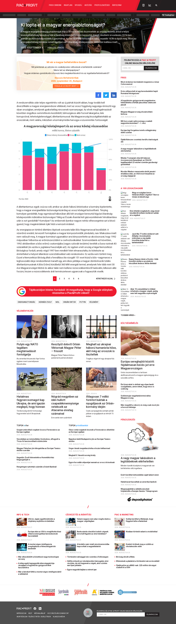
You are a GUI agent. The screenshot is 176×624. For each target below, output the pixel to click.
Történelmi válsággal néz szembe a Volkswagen (87, 557)
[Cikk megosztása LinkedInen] (114, 95)
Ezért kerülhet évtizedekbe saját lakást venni (140, 475)
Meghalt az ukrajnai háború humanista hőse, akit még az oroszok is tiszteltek (101, 349)
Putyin (82, 302)
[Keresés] (156, 5)
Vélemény (93, 302)
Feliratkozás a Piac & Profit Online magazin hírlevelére (119, 611)
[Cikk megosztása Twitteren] (106, 95)
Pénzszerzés (128, 419)
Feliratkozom (151, 68)
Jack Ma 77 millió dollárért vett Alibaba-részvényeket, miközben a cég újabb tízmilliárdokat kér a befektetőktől (145, 238)
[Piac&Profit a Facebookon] (35, 608)
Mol (57, 302)
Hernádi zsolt (45, 302)
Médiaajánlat (39, 613)
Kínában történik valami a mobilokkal (142, 532)
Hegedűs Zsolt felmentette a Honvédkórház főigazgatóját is (35, 458)
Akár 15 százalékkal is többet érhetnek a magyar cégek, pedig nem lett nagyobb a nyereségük (144, 291)
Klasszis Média (59, 617)
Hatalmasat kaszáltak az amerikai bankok (139, 482)
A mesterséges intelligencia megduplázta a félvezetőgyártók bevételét (42, 546)
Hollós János (56, 47)
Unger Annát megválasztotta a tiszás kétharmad (89, 448)
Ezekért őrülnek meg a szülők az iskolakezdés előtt (139, 545)
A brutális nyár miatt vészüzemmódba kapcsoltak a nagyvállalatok (93, 545)
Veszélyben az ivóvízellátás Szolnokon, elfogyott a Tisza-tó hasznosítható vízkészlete (38, 440)
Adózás (88, 5)
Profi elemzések (102, 5)
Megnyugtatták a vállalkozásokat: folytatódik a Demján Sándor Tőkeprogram (139, 490)
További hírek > (128, 315)
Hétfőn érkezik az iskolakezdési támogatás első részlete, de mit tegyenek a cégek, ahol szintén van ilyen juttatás (87, 563)
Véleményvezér (25, 311)
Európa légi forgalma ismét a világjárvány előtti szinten (138, 131)
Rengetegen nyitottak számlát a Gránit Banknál (37, 467)
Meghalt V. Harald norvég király (82, 455)
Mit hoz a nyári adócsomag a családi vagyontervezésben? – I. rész (136, 122)
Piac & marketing (124, 514)
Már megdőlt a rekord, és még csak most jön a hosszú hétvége (140, 406)
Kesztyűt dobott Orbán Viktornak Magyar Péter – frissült (66, 348)
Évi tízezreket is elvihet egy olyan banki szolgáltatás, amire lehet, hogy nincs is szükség (137, 386)
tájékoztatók (34, 617)
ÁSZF (30, 613)
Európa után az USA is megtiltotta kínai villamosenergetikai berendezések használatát (44, 534)
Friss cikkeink (55, 5)
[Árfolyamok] (149, 5)
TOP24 (23, 425)
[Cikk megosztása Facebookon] (98, 95)
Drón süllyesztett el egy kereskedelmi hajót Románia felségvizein (139, 92)
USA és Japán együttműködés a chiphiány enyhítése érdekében (41, 520)
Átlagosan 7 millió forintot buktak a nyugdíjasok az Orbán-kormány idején (100, 401)
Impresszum (21, 613)
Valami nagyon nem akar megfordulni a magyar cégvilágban (93, 520)
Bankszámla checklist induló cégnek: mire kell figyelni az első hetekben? (93, 533)
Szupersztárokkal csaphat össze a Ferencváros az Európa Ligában (38, 431)
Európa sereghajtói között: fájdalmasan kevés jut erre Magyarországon (137, 365)
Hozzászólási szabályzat (58, 613)
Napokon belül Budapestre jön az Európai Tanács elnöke (89, 440)
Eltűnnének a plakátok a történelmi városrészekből (137, 561)
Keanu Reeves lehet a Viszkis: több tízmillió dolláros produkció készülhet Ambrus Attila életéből (143, 261)
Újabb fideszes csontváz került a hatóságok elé (139, 141)
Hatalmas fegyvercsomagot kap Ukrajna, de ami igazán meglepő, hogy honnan (31, 401)
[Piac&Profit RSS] (40, 608)
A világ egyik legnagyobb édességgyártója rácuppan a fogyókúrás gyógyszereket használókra (36, 565)
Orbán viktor (69, 302)
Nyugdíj (78, 5)
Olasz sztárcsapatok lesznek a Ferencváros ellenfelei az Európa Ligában (91, 431)
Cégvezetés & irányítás (78, 514)
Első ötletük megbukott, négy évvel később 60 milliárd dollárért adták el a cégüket (144, 213)
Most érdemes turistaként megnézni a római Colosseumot (140, 83)
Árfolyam (116, 5)
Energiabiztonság (26, 302)
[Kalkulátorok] (143, 5)
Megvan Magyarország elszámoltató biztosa (137, 113)
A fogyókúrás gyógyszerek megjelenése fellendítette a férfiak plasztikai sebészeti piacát (138, 102)
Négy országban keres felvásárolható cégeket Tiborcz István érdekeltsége (145, 195)
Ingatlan (68, 5)
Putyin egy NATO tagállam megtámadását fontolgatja (27, 349)
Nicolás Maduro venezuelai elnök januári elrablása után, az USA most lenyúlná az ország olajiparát (138, 173)
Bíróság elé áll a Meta (125, 557)
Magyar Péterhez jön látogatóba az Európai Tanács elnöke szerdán (38, 449)
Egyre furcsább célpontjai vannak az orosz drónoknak (92, 462)
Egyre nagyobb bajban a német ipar (82, 570)
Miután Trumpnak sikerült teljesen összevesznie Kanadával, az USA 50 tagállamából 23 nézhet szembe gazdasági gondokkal (139, 161)
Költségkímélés (129, 323)
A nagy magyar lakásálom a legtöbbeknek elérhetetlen (138, 150)
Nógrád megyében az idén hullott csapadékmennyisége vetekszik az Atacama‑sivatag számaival (65, 405)
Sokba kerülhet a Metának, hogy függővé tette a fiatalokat (139, 520)
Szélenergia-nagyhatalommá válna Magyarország (136, 397)
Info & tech (23, 514)
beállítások (46, 617)
